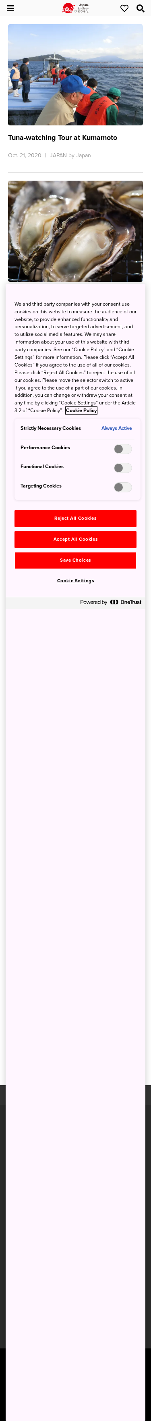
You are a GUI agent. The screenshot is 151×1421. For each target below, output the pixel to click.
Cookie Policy (81, 410)
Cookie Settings (75, 580)
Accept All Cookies (75, 539)
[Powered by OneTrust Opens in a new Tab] (110, 604)
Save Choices (75, 560)
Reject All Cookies (75, 518)
